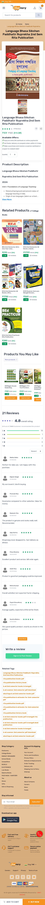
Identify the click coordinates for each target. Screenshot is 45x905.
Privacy (23, 870)
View (40, 1)
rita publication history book (14, 682)
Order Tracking (29, 763)
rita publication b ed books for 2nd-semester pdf (21, 698)
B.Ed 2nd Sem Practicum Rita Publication (10, 336)
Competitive (6, 761)
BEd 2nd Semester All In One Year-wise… (10, 247)
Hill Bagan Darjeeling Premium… (37, 387)
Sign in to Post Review (23, 656)
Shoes (4, 781)
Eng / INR (8, 1)
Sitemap (27, 772)
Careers (27, 784)
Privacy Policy (28, 758)
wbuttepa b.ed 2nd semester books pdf (18, 694)
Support (15, 870)
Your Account (28, 752)
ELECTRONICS (6, 767)
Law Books (5, 770)
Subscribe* (36, 802)
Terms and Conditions (31, 755)
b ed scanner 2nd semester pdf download (19, 732)
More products (10, 359)
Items (27, 24)
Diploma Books (6, 773)
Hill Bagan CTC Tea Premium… (25, 386)
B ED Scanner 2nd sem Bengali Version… (31, 292)
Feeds (26, 790)
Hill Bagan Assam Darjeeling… (10, 386)
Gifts (3, 784)
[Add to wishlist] (36, 128)
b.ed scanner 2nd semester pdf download (19, 690)
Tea (3, 778)
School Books (6, 759)
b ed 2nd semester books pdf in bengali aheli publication (20, 724)
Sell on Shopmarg (7, 786)
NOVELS (4, 764)
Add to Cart (11, 398)
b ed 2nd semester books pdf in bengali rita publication (20, 718)
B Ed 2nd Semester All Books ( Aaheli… (31, 247)
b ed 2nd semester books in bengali (17, 728)
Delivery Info (28, 766)
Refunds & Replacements (32, 761)
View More (22, 639)
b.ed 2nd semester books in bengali (17, 686)
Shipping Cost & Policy (31, 769)
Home (20, 24)
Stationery (5, 750)
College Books (6, 753)
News (26, 787)
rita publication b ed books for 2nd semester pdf (21, 708)
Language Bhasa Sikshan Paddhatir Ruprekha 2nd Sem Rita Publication (21, 674)
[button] (10, 820)
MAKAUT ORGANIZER (8, 756)
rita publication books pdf (13, 679)
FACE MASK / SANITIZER (9, 775)
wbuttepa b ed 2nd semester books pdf (18, 736)
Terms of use (33, 870)
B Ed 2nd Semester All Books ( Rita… (10, 292)
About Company (29, 781)
